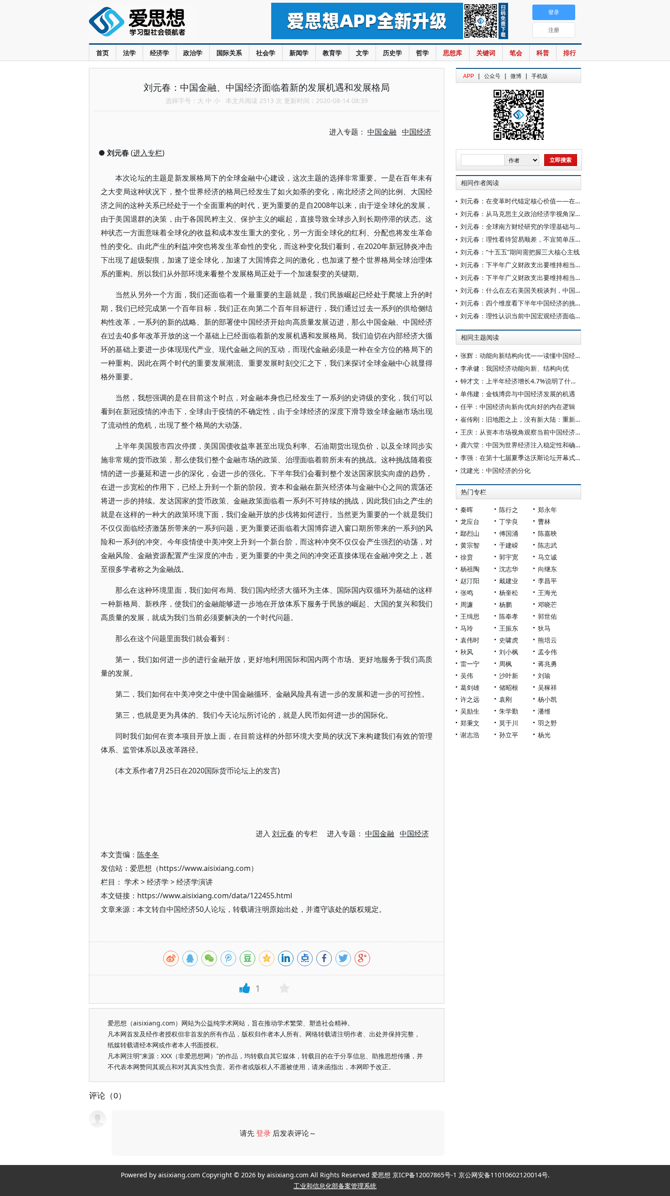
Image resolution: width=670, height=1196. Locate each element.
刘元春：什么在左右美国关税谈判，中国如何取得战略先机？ (546, 290)
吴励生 (469, 711)
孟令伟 (547, 651)
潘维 (544, 711)
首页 (102, 52)
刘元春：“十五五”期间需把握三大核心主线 (520, 252)
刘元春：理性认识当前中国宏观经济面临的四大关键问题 (540, 315)
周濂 (466, 604)
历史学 (392, 52)
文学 (362, 52)
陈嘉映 (547, 533)
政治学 (192, 52)
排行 (569, 52)
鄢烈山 (469, 533)
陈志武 (547, 545)
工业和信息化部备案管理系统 (335, 1185)
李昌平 (547, 580)
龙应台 (469, 521)
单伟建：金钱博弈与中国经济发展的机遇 (517, 393)
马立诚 (547, 557)
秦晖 (466, 509)
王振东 (508, 628)
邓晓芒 (547, 604)
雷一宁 (469, 663)
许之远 (469, 699)
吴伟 (466, 675)
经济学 (159, 52)
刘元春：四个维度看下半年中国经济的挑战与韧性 (530, 303)
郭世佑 (547, 616)
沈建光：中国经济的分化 (495, 470)
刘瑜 (544, 675)
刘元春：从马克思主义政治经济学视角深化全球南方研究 (540, 213)
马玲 (466, 628)
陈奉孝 (508, 616)
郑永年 (547, 509)
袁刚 (505, 699)
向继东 (547, 568)
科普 (542, 52)
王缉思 (469, 616)
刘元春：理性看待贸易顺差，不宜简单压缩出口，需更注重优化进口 (556, 239)
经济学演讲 (194, 882)
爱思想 (161, 23)
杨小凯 (547, 699)
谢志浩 (469, 734)
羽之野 (547, 723)
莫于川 (508, 723)
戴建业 (508, 580)
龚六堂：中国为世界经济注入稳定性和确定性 (524, 444)
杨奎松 (508, 592)
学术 (131, 882)
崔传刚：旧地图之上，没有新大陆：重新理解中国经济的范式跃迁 (552, 419)
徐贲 (466, 557)
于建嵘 (508, 545)
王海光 (547, 592)
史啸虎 (508, 640)
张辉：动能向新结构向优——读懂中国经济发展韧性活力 (540, 355)
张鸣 (466, 592)
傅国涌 (508, 533)
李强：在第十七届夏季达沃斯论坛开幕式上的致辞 (530, 457)
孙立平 (508, 734)
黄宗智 (469, 545)
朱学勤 (508, 711)
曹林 (544, 521)
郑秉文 (469, 723)
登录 (263, 1133)
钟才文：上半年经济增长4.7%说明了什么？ (521, 381)
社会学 (265, 52)
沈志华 (508, 568)
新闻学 (299, 52)
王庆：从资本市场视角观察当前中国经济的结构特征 (533, 432)
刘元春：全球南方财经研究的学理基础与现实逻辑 (530, 226)
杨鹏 (505, 604)
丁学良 (508, 521)
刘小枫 (508, 651)
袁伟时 (469, 640)
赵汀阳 (469, 580)
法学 (129, 52)
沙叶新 (508, 675)
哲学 (422, 52)
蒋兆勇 (547, 663)
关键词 (485, 52)
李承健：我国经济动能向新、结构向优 (514, 368)
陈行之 (508, 509)
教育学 (332, 52)
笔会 (516, 52)
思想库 (452, 52)
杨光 (544, 734)
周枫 (505, 663)
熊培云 (547, 640)
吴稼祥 (547, 687)
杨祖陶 (469, 568)
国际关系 (229, 52)
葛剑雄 (469, 687)
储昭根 (508, 687)
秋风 (466, 651)
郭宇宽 (508, 557)
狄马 (544, 628)
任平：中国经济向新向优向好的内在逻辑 (517, 406)
